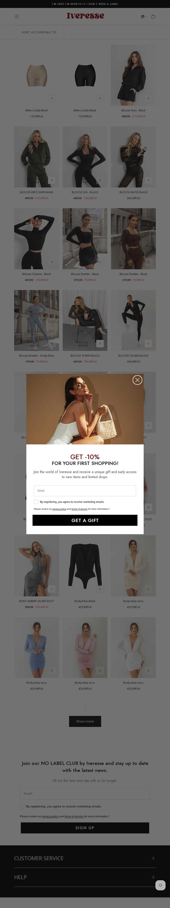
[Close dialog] (137, 380)
